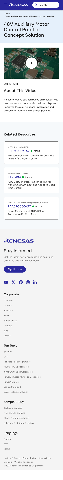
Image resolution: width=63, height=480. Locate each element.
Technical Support (13, 408)
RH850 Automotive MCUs (18, 147)
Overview (8, 300)
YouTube (6, 282)
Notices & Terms (12, 458)
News (6, 315)
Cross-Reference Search (16, 392)
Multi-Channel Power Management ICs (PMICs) (28, 203)
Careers (8, 305)
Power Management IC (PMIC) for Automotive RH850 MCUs (26, 213)
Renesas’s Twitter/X (13, 282)
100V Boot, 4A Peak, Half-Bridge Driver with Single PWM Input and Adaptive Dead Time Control (31, 184)
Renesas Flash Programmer (17, 361)
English (7, 439)
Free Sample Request (14, 413)
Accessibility (45, 458)
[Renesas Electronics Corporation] (18, 5)
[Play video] (31, 63)
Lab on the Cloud (12, 386)
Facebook (21, 282)
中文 (6, 444)
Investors (8, 310)
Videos (7, 13)
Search (45, 5)
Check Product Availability (17, 418)
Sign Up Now (15, 269)
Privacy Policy (29, 458)
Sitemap (8, 461)
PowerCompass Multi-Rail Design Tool (22, 376)
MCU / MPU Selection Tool (16, 366)
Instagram (28, 282)
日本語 (7, 449)
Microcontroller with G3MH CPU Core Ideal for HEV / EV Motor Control (31, 157)
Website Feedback (23, 461)
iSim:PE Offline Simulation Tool (18, 371)
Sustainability (10, 320)
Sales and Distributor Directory (19, 423)
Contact (8, 325)
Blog (6, 330)
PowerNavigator (11, 381)
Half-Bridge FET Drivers (18, 173)
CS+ (6, 356)
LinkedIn (35, 282)
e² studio (8, 351)
